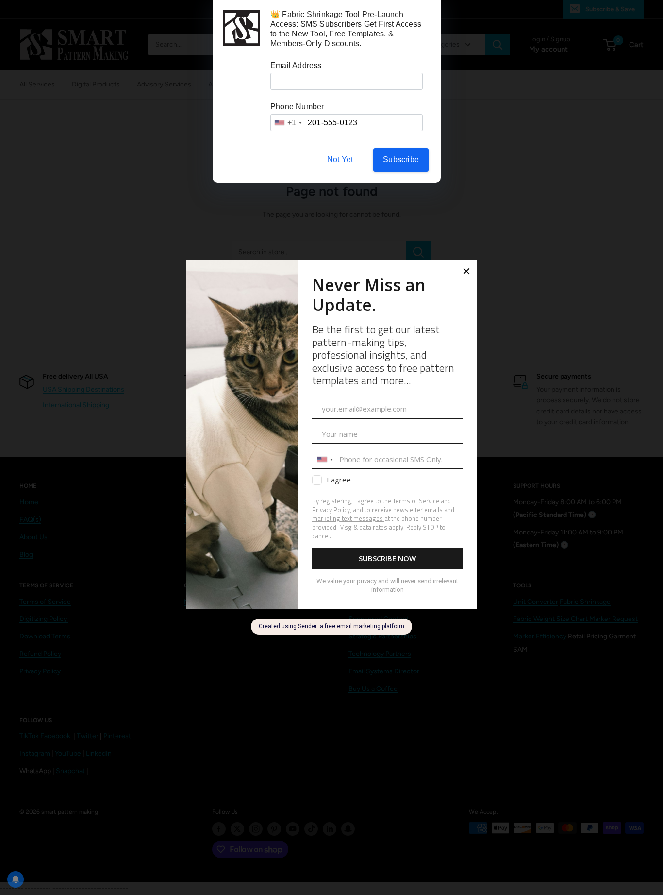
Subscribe (401, 159)
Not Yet (340, 159)
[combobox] (288, 123)
